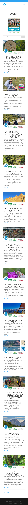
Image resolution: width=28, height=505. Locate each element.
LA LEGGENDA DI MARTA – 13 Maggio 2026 (14, 321)
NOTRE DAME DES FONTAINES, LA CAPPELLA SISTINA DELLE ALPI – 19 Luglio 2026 (14, 246)
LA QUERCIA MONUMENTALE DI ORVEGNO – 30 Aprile (14, 473)
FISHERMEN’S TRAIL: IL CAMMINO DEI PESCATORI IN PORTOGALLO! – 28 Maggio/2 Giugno (14, 395)
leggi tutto (6, 72)
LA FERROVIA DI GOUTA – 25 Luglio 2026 (14, 172)
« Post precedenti (6, 492)
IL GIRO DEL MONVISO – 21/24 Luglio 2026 (14, 209)
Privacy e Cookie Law (17, 503)
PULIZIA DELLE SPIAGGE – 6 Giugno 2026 (14, 358)
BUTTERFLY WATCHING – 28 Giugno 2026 (14, 285)
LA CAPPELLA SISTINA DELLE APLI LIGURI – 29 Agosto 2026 (14, 58)
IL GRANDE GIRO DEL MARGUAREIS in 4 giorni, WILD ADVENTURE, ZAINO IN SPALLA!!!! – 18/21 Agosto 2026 (14, 134)
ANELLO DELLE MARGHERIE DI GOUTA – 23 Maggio (14, 434)
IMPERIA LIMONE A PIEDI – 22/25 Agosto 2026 (14, 95)
